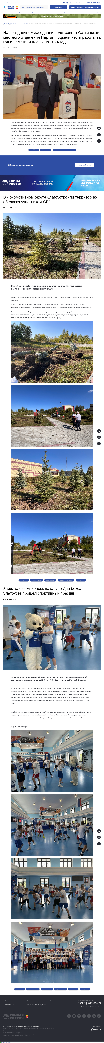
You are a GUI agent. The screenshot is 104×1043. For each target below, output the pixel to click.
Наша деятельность (34, 12)
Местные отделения (51, 12)
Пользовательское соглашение (12, 1031)
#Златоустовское (33, 989)
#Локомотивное (36, 580)
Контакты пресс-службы (36, 1005)
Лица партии (18, 12)
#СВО (80, 580)
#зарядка (85, 989)
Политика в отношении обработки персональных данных (20, 1034)
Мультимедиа (79, 12)
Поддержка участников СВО (52, 16)
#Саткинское (45, 150)
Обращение (58, 7)
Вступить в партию (95, 12)
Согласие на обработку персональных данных (16, 1035)
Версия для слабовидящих (93, 2)
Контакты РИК (9, 1005)
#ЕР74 (33, 150)
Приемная (66, 12)
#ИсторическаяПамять (66, 580)
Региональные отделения (60, 1001)
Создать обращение (84, 165)
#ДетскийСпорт (60, 989)
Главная (5, 23)
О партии (5, 12)
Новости (24, 23)
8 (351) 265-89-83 (89, 1003)
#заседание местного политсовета (64, 150)
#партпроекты (50, 580)
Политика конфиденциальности (12, 1032)
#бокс (73, 989)
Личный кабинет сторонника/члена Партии (85, 7)
